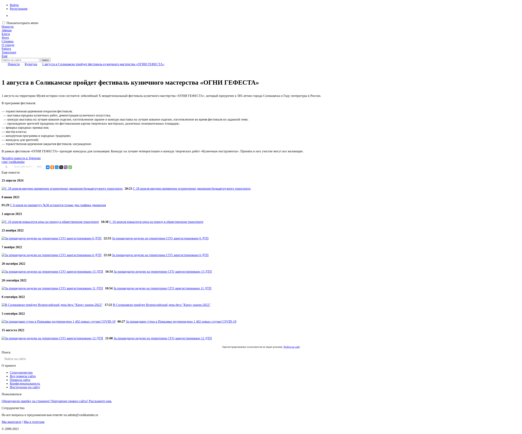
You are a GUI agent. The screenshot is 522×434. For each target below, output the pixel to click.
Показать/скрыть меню (22, 23)
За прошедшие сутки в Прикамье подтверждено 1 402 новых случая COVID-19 (181, 321)
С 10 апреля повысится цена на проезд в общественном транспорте (156, 222)
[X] (61, 167)
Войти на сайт (292, 346)
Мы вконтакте (11, 422)
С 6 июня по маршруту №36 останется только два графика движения (58, 205)
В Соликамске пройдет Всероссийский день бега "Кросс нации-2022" (162, 305)
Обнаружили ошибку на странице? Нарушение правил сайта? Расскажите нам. (57, 401)
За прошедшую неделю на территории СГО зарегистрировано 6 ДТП (160, 238)
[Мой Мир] (57, 167)
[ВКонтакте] (48, 167)
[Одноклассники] (52, 167)
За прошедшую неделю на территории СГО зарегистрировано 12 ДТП (163, 338)
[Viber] (65, 167)
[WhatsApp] (70, 167)
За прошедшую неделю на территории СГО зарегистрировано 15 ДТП (163, 271)
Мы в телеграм (34, 422)
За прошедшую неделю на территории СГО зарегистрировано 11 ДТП (162, 288)
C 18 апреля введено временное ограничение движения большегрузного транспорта (192, 188)
